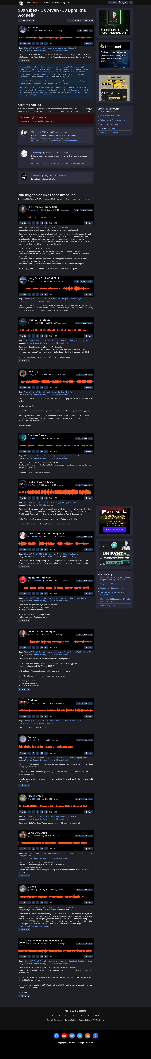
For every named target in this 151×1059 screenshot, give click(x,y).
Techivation (112, 111)
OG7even (33, 30)
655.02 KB (44, 757)
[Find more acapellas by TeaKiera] (29, 451)
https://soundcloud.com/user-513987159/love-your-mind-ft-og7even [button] (57, 163)
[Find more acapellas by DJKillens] (29, 294)
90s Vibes (33, 27)
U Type (32, 886)
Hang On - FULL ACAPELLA (44, 278)
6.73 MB (42, 502)
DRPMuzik (37, 132)
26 (91, 890)
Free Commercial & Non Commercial (39, 301)
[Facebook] (56, 1036)
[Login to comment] (41, 43)
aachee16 (37, 176)
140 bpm (27, 961)
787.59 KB (43, 816)
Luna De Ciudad (37, 832)
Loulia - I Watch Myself (41, 482)
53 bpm (27, 48)
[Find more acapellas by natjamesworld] (29, 593)
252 (91, 281)
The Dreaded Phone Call (42, 207)
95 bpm (27, 392)
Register (40, 121)
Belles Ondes (114, 124)
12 (91, 944)
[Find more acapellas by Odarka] (29, 647)
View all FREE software (109, 133)
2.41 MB (43, 340)
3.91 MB (42, 652)
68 (91, 374)
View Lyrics (25, 61)
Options (32, 700)
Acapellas (37, 2)
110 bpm (27, 340)
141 (91, 323)
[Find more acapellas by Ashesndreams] (29, 848)
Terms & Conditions (54, 1020)
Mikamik (33, 943)
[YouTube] (64, 1036)
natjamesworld (35, 581)
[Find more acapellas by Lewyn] (29, 902)
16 (91, 740)
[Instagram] (95, 1036)
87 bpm (27, 816)
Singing (71, 48)
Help (69, 2)
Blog (63, 2)
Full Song (72, 299)
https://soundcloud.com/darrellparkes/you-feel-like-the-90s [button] (54, 140)
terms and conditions (63, 69)
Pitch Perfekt (105, 116)
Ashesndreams (35, 836)
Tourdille (33, 740)
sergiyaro (33, 374)
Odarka (32, 634)
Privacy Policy (70, 1020)
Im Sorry (33, 371)
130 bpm (27, 721)
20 (91, 635)
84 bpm (27, 554)
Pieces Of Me (35, 796)
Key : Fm (84, 340)
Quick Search (74, 21)
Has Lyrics (51, 48)
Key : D (76, 456)
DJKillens (33, 281)
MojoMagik (37, 153)
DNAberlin (34, 485)
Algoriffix (116, 116)
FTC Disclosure (98, 1020)
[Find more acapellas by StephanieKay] (29, 223)
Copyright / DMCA (92, 1015)
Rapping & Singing (62, 721)
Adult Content (54, 757)
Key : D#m (72, 502)
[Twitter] (80, 1036)
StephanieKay (35, 210)
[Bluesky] (72, 1036)
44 (91, 438)
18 (91, 799)
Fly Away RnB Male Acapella (45, 940)
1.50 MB (42, 48)
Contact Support (75, 1015)
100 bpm (27, 227)
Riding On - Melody (39, 577)
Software (55, 2)
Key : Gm (84, 598)
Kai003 (32, 799)
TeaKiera (33, 438)
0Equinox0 (34, 323)
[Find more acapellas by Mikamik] (29, 956)
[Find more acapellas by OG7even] (29, 43)
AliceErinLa (34, 536)
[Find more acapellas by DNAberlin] (29, 498)
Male (65, 48)
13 (91, 836)
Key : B (78, 721)
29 (91, 537)
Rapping (57, 227)
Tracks (46, 2)
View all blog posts (107, 605)
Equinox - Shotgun (39, 320)
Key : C (79, 299)
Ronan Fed (111, 128)
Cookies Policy (84, 1020)
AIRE (102, 128)
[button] (131, 2)
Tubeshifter (104, 120)
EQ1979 (103, 124)
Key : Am (76, 816)
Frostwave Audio (118, 120)
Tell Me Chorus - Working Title (46, 533)
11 (91, 703)
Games (32, 737)
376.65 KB (43, 554)
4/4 (36, 48)
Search (89, 21)
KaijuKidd (33, 703)
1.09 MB (43, 227)
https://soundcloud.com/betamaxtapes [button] (34, 926)
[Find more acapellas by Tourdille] (29, 753)
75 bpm (27, 652)
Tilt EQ (102, 111)
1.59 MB (43, 598)
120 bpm (27, 299)
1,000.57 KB (44, 721)
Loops (28, 2)
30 (91, 581)
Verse (78, 340)
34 (91, 485)
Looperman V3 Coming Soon (111, 588)
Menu (27, 21)
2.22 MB (42, 456)
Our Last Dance (37, 435)
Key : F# (88, 652)
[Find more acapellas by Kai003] (29, 812)
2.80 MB (42, 392)
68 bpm (27, 502)
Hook (77, 48)
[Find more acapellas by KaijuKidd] (29, 716)
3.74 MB (43, 299)
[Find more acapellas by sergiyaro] (29, 387)
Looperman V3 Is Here (109, 584)
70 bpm (27, 456)
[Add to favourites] (37, 43)
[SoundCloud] (87, 1036)
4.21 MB (42, 907)
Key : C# (69, 392)
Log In (32, 121)
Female (50, 227)
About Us (62, 1015)
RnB (32, 48)
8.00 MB (43, 853)
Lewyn (32, 890)
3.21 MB (43, 961)
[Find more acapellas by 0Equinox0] (29, 336)
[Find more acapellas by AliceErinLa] (29, 549)
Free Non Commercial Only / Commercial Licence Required (47, 50)
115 (91, 210)
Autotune (59, 48)
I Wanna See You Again (42, 631)
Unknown (65, 227)
